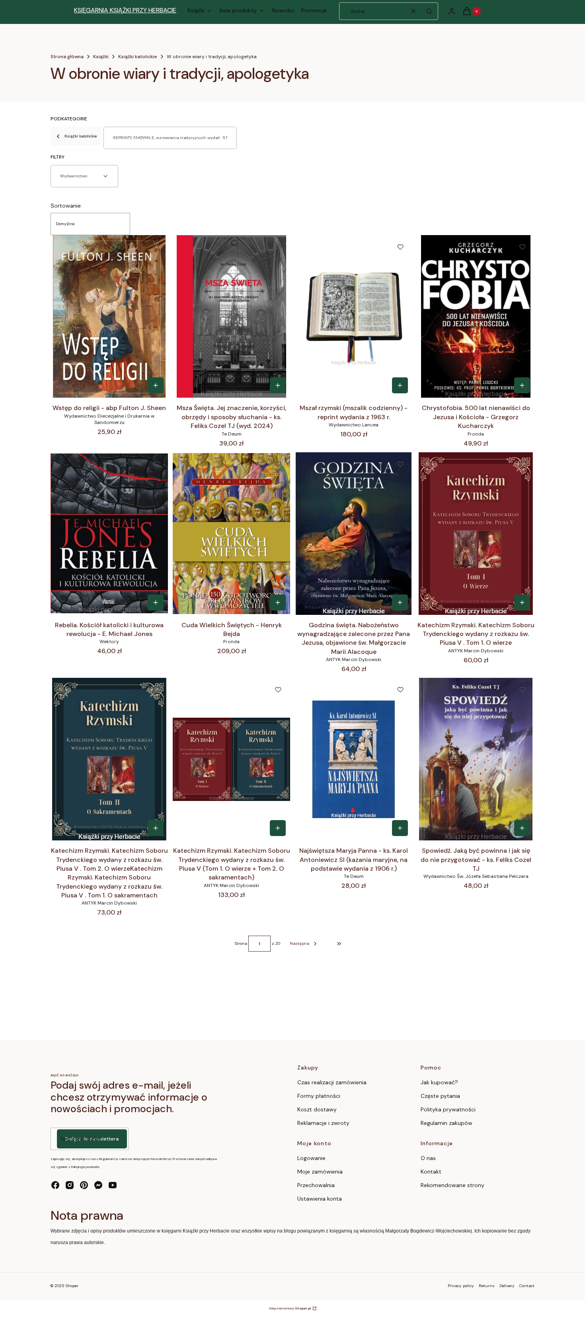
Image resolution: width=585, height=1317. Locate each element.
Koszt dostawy (317, 1109)
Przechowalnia (316, 1185)
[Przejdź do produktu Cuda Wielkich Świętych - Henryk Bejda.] (231, 533)
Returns (487, 1285)
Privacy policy (461, 1285)
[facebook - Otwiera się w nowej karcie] (55, 1185)
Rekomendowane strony (452, 1185)
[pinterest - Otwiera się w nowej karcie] (84, 1185)
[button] (429, 11)
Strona (241, 943)
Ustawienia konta (319, 1198)
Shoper (72, 1285)
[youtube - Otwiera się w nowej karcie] (112, 1185)
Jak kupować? (439, 1082)
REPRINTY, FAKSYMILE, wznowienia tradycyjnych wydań (170, 137)
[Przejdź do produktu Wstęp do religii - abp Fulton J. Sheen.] (109, 316)
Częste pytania (440, 1095)
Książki (101, 56)
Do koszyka (156, 385)
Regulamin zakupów (446, 1123)
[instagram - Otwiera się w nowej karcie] (69, 1185)
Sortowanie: (66, 205)
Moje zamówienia (320, 1171)
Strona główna (67, 56)
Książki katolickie (137, 56)
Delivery (507, 1285)
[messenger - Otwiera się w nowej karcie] (98, 1185)
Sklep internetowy (290, 1308)
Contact (526, 1285)
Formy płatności (318, 1095)
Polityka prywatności (448, 1109)
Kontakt (431, 1171)
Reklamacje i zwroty (323, 1123)
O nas (428, 1158)
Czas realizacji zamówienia (332, 1082)
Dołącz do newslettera (92, 1139)
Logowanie (311, 1158)
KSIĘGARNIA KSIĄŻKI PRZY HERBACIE (125, 10)
